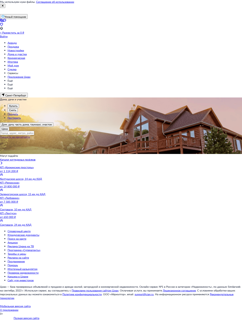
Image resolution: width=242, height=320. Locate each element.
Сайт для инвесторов (21, 280)
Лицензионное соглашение (179, 290)
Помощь (13, 265)
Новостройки (16, 50)
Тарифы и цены (17, 254)
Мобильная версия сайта (15, 306)
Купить (13, 106)
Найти (26, 137)
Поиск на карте (17, 238)
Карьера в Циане (18, 276)
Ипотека (13, 61)
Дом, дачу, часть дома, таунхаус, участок (27, 124)
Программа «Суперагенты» (24, 250)
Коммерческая (16, 58)
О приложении (9, 310)
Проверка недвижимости (23, 272)
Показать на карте (11, 137)
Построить (14, 118)
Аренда (12, 43)
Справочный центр (19, 231)
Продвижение (16, 261)
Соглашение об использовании (55, 2)
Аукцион (13, 242)
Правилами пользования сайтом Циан (95, 290)
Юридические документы (23, 235)
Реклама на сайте (18, 257)
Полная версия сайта (26, 318)
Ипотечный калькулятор (22, 269)
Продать (13, 114)
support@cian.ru (144, 294)
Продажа (13, 46)
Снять (12, 110)
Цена (5, 129)
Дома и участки (17, 54)
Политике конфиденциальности (82, 294)
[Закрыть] (2, 6)
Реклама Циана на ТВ (21, 246)
